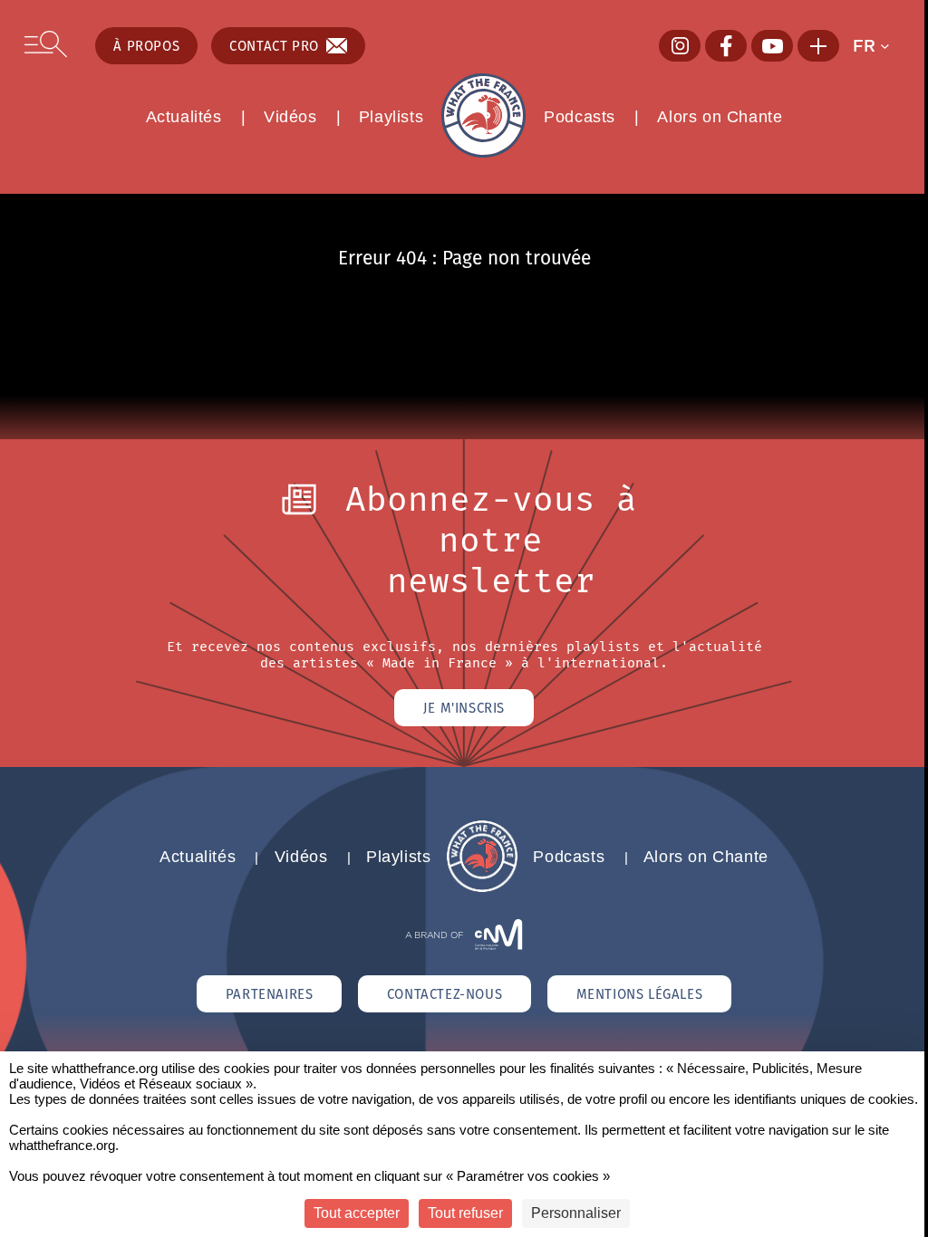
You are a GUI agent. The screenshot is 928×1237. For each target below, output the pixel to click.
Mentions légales (639, 993)
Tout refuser (465, 1213)
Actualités (184, 117)
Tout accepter (357, 1213)
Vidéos (290, 117)
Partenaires (270, 993)
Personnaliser (576, 1213)
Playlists (391, 117)
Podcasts (579, 117)
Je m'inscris (464, 707)
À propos (146, 45)
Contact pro (274, 45)
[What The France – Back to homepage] (482, 887)
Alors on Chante (719, 117)
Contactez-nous (444, 993)
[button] (878, 46)
